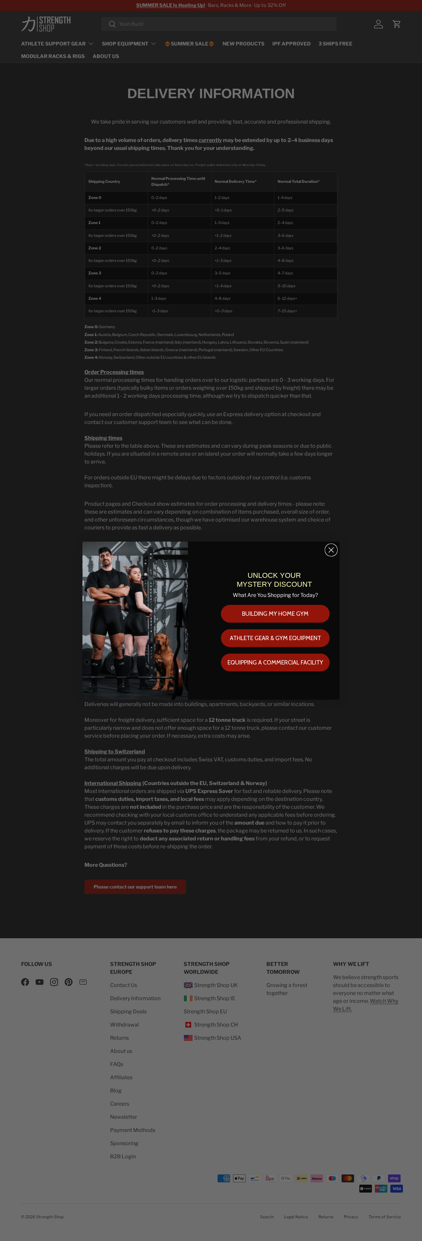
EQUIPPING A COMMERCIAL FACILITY (275, 662)
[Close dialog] (331, 550)
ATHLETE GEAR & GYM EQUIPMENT (275, 638)
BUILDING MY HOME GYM (275, 613)
